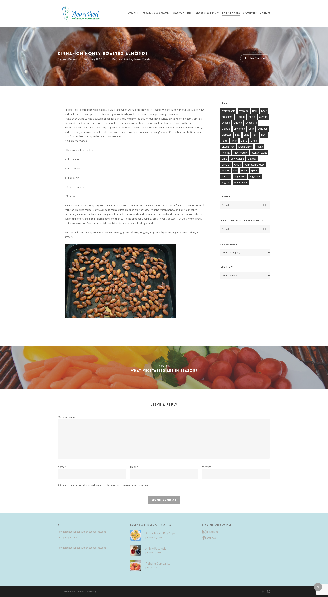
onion (237, 164)
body (264, 110)
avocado (244, 110)
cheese (226, 122)
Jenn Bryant (69, 59)
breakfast (227, 116)
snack (244, 170)
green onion (245, 146)
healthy (226, 152)
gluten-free (228, 146)
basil (254, 110)
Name (62, 467)
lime (224, 158)
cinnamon (239, 128)
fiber (263, 134)
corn (251, 128)
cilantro (226, 128)
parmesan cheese (254, 164)
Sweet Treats (142, 59)
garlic (244, 140)
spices (254, 170)
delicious (262, 128)
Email (134, 467)
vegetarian (255, 176)
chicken (237, 122)
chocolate (251, 122)
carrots (263, 116)
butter (252, 116)
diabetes (226, 134)
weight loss (240, 182)
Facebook (210, 537)
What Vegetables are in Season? (164, 367)
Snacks (127, 59)
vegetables (240, 176)
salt (235, 170)
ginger (254, 140)
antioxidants (228, 110)
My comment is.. (67, 417)
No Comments (258, 58)
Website (206, 467)
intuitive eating (259, 152)
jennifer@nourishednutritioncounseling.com (82, 531)
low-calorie (237, 158)
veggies (226, 182)
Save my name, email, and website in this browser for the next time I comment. (105, 485)
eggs (246, 134)
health (259, 146)
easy (237, 134)
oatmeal (252, 158)
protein (226, 170)
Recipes (117, 59)
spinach (226, 176)
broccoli (240, 116)
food (224, 140)
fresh (234, 140)
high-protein (240, 152)
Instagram (212, 531)
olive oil (226, 164)
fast (255, 134)
